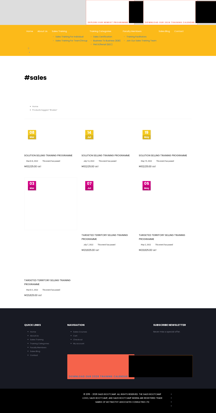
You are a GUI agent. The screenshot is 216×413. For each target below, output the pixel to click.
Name (159, 346)
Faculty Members (38, 347)
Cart (75, 335)
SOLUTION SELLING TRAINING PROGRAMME (48, 155)
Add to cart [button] (51, 146)
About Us (34, 335)
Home (35, 106)
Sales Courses (80, 331)
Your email (179, 346)
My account (78, 343)
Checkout (77, 339)
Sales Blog (35, 351)
